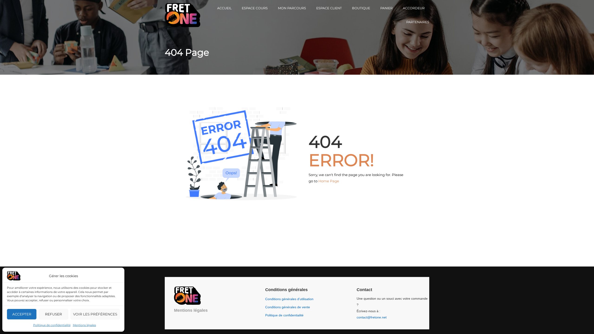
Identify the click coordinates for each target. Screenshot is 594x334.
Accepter (21, 314)
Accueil (224, 8)
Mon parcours (292, 8)
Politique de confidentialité (52, 325)
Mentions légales (84, 325)
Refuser (53, 314)
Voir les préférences (95, 314)
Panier (386, 8)
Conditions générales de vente (287, 307)
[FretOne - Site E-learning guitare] (182, 15)
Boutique (361, 8)
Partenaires (417, 22)
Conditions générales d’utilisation (289, 299)
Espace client (329, 8)
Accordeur (414, 8)
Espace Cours (255, 8)
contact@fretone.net (372, 317)
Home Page (328, 181)
